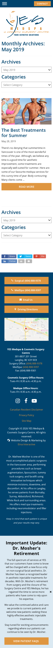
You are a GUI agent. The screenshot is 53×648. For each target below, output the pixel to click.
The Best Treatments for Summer (23, 132)
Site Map (26, 420)
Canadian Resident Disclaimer (26, 409)
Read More (26, 186)
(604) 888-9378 (34, 363)
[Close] (50, 592)
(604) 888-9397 (31, 367)
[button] (4, 3)
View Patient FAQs (26, 641)
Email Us (28, 299)
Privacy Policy (26, 415)
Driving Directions (28, 309)
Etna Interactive (26, 444)
